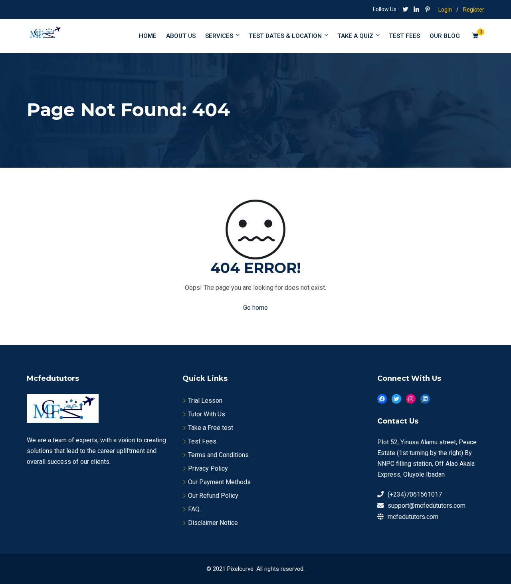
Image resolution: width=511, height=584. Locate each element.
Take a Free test (210, 428)
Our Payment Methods (219, 482)
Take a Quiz (355, 36)
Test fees (404, 36)
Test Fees (202, 441)
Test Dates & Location (285, 36)
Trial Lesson (205, 400)
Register (473, 9)
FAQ (194, 509)
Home (147, 36)
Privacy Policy (208, 468)
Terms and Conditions (218, 455)
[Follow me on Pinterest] (427, 10)
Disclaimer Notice (213, 523)
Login (445, 9)
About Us (181, 36)
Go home (255, 307)
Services (219, 36)
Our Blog (445, 36)
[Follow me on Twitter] (405, 10)
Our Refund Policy (213, 495)
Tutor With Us (206, 414)
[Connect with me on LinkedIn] (416, 10)
